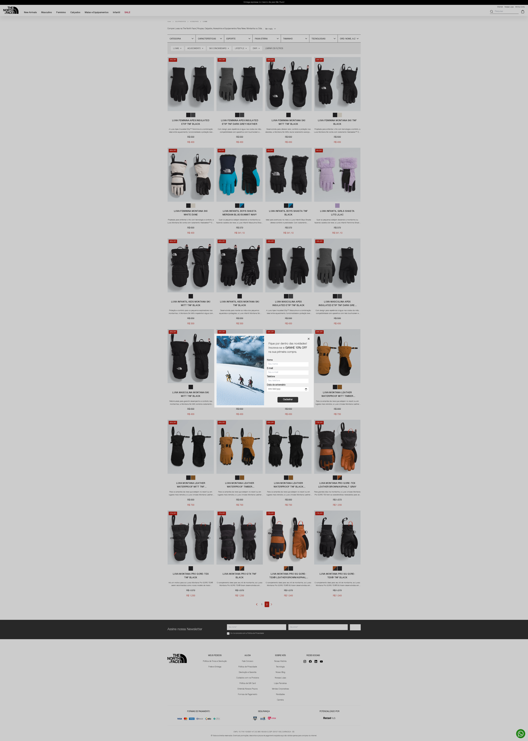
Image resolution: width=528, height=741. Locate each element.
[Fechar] (308, 339)
